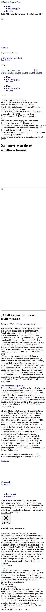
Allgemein (21, 324)
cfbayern (31, 324)
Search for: (5, 70)
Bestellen (4, 48)
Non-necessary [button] (7, 584)
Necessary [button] (5, 563)
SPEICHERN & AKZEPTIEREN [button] (15, 610)
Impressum (10, 496)
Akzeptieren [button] (38, 510)
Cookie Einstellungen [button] (21, 510)
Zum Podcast (6, 60)
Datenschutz (11, 494)
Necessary (8, 566)
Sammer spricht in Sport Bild (12, 386)
